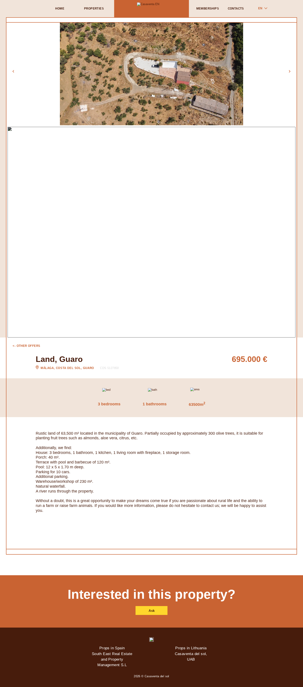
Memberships (207, 8)
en (260, 8)
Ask (152, 610)
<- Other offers (26, 345)
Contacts (236, 8)
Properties (94, 8)
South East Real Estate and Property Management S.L (112, 659)
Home (59, 8)
